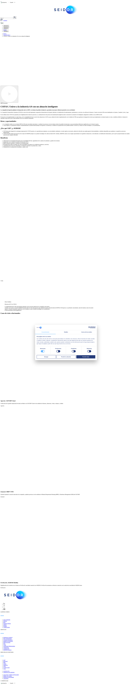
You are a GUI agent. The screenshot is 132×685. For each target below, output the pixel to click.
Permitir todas (85, 356)
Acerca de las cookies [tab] (86, 332)
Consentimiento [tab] (45, 332)
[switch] (58, 351)
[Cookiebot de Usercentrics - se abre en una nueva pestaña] (89, 327)
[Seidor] (16, 595)
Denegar (46, 356)
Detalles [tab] (66, 332)
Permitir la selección (66, 356)
